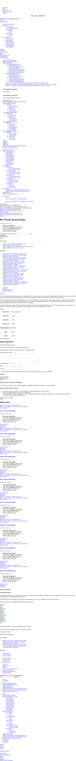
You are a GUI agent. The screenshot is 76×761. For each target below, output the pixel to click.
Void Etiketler (9, 161)
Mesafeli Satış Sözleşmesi (9, 671)
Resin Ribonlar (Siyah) (14, 68)
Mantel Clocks (12, 105)
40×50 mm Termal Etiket (7, 548)
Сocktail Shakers (13, 119)
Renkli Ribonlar (9, 26)
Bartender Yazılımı (7, 658)
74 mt (10, 32)
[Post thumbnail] (15, 253)
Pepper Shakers (12, 115)
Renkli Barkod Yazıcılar (8, 24)
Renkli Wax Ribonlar (16, 71)
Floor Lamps (12, 137)
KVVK (5, 667)
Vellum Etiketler (10, 47)
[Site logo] (5, 18)
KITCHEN (8, 123)
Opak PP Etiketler (10, 43)
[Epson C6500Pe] (18, 85)
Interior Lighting (13, 133)
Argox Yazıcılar (6, 662)
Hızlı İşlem (2, 426)
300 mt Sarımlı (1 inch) (14, 169)
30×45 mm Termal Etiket (7, 456)
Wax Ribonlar (9, 33)
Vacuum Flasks (12, 128)
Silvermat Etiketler (10, 44)
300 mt (10, 30)
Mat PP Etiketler (10, 41)
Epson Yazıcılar (6, 659)
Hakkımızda (6, 664)
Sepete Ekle (3, 235)
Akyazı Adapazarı (7, 655)
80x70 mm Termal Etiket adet (9, 233)
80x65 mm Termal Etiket (6, 210)
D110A (10, 184)
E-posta (2, 368)
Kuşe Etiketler (9, 40)
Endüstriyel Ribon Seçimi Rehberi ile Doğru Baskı (15, 283)
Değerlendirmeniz (4, 363)
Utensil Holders (12, 120)
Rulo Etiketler (6, 37)
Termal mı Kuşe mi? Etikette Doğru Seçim (13, 279)
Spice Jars (11, 116)
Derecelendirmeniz (5, 352)
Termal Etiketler (9, 45)
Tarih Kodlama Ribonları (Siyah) (16, 69)
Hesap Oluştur (3, 753)
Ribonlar (5, 25)
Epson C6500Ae (41, 84)
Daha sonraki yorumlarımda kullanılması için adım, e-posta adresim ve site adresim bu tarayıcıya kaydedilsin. (27, 371)
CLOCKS (8, 104)
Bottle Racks (12, 125)
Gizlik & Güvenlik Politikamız (10, 668)
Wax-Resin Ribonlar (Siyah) (15, 67)
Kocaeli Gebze (6, 654)
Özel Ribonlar (9, 183)
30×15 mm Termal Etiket (7, 411)
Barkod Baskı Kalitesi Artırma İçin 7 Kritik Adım (14, 271)
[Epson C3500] (17, 83)
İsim (1, 366)
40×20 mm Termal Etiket (7, 525)
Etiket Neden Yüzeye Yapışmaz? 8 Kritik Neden (14, 255)
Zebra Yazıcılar (6, 661)
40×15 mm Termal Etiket (7, 502)
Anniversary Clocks (13, 107)
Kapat (1, 238)
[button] (3, 425)
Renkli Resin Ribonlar (16, 72)
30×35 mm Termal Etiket (7, 434)
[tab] (39, 287)
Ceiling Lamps (12, 135)
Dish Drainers (12, 117)
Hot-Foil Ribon (12, 187)
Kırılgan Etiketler (10, 163)
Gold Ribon (11, 185)
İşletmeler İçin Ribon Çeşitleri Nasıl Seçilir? (13, 263)
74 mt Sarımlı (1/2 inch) (14, 168)
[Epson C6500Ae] (21, 84)
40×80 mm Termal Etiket (7, 571)
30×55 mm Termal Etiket (7, 479)
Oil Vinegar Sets (13, 124)
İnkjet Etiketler (9, 164)
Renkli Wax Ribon (13, 180)
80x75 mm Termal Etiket (6, 214)
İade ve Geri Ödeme (7, 670)
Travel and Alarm (13, 111)
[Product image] (13, 406)
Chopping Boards (13, 127)
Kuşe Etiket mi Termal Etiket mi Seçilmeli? (13, 275)
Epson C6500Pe (34, 85)
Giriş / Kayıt (6, 742)
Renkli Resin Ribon (13, 28)
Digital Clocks (12, 109)
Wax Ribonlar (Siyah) (14, 65)
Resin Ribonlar (9, 29)
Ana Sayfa (2, 208)
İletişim (4, 666)
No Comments (15, 256)
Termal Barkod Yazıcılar (24, 189)
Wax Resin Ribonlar (10, 171)
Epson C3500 (32, 83)
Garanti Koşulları (7, 672)
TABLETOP (9, 113)
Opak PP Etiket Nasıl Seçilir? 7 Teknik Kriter (13, 267)
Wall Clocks (12, 108)
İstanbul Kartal (6, 653)
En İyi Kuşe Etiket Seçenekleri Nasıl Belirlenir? (14, 259)
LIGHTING (9, 132)
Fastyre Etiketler (10, 39)
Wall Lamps (12, 136)
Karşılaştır (5, 740)
